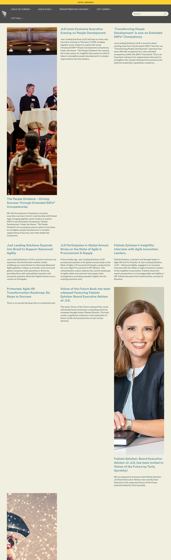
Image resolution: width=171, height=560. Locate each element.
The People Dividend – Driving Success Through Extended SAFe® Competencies (31, 203)
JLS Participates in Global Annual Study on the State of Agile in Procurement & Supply (84, 249)
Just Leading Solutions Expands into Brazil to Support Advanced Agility (30, 249)
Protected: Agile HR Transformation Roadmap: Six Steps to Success (28, 292)
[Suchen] (165, 14)
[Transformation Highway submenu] (89, 9)
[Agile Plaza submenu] (52, 9)
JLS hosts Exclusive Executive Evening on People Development (83, 31)
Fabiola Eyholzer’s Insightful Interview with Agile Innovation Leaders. (136, 249)
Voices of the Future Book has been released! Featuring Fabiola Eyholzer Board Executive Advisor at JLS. (85, 294)
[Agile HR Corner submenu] (30, 9)
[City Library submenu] (111, 9)
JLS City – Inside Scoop (85, 2)
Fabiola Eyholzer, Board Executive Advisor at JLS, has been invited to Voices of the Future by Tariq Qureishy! (138, 464)
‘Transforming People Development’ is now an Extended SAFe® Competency (138, 33)
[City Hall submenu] (22, 18)
